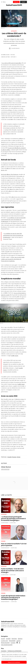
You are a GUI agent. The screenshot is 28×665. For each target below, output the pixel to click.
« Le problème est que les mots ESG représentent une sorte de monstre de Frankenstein (13, 219)
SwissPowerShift (5, 547)
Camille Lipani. (14, 355)
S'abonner (16, 2)
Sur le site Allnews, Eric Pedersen (9, 174)
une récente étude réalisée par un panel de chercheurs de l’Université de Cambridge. (12, 259)
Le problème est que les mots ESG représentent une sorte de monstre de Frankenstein (13, 235)
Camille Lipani (20, 384)
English (23, 2)
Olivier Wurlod (15, 48)
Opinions (3, 541)
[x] (19, 642)
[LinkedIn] (17, 642)
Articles (18, 457)
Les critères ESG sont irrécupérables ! (12, 63)
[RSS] (2, 630)
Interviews (3, 514)
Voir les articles (5, 469)
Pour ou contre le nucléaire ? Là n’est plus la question (14, 544)
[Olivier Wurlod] (10, 48)
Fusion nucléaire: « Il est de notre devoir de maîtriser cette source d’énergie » (12, 570)
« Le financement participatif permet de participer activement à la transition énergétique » (13, 518)
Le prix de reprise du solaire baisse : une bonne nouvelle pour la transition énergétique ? (13, 597)
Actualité (13, 31)
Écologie (14, 457)
